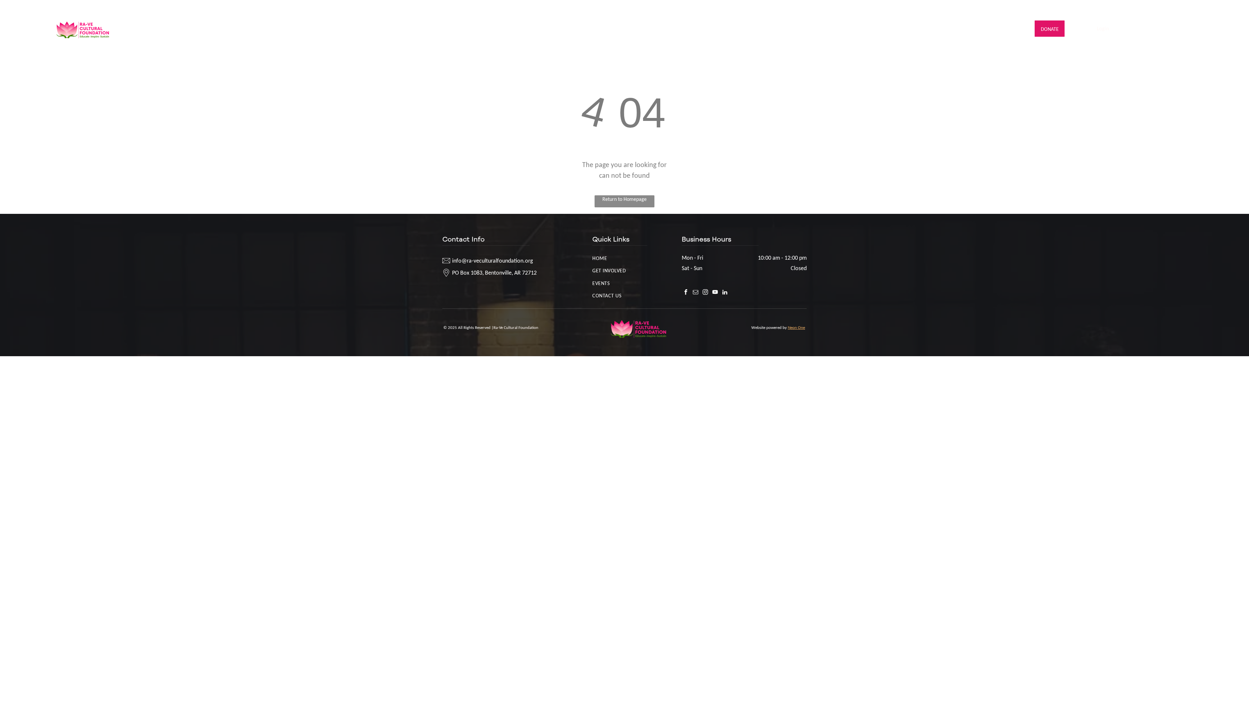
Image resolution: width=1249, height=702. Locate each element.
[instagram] (1175, 8)
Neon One (796, 327)
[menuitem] (475, 28)
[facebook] (1156, 8)
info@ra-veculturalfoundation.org (93, 7)
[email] (1166, 8)
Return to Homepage (624, 199)
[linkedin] (1195, 8)
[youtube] (1185, 8)
